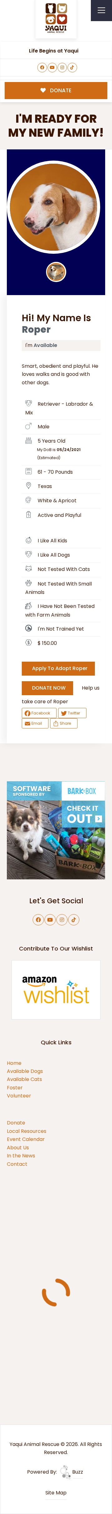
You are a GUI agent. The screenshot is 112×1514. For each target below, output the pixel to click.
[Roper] (53, 207)
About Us (18, 1147)
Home (14, 1063)
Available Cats (24, 1079)
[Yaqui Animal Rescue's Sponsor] (56, 829)
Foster (15, 1087)
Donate (16, 1122)
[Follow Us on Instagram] (62, 67)
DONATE (60, 90)
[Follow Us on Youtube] (52, 67)
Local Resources (26, 1131)
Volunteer (19, 1095)
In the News (21, 1155)
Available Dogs (25, 1071)
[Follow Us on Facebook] (42, 67)
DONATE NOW (49, 687)
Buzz (77, 1471)
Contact (17, 1164)
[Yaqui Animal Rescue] (56, 18)
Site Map (56, 1492)
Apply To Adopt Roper (59, 668)
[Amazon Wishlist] (56, 989)
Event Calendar (26, 1139)
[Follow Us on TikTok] (72, 67)
